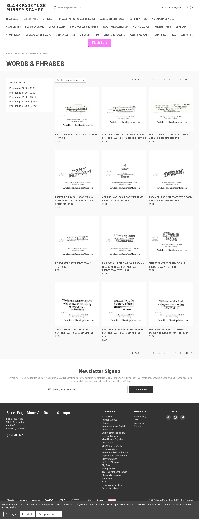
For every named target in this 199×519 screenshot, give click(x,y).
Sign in (167, 7)
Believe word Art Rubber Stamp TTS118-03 (73, 265)
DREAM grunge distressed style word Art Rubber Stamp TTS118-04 (170, 199)
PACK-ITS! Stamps (162, 27)
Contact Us (187, 35)
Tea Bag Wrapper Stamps (38, 35)
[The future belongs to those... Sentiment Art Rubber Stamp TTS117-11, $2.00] (77, 303)
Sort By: (60, 80)
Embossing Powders (114, 35)
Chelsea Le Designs (65, 35)
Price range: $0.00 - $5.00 (22, 88)
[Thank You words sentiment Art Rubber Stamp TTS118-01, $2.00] (171, 237)
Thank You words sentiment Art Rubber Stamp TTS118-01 (167, 265)
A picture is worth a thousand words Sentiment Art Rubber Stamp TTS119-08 (124, 136)
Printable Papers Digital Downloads (76, 19)
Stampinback (13, 35)
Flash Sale (12, 19)
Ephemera (85, 35)
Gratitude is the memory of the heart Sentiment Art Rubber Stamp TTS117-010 (123, 333)
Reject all (27, 514)
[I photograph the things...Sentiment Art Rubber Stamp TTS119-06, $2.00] (171, 109)
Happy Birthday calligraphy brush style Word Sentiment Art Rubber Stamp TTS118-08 (74, 201)
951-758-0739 (16, 435)
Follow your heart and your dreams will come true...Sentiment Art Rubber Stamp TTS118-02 (123, 267)
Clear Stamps (13, 27)
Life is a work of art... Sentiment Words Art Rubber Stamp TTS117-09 (169, 331)
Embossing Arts (57, 27)
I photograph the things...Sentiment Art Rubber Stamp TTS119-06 (169, 136)
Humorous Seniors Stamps (84, 27)
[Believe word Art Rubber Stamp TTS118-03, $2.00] (77, 237)
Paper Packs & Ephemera (115, 27)
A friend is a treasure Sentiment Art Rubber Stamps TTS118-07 (122, 199)
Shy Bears (181, 27)
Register (178, 7)
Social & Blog (160, 35)
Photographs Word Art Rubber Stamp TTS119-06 (76, 136)
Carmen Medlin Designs (112, 19)
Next (187, 79)
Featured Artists (138, 19)
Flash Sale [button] (99, 43)
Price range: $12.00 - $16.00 (23, 101)
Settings (11, 514)
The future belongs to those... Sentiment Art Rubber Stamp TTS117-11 (77, 331)
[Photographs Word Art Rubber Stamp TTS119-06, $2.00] (77, 109)
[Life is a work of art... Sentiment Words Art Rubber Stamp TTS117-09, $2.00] (171, 303)
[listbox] (75, 80)
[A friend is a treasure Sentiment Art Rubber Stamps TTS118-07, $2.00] (124, 171)
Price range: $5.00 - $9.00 (22, 92)
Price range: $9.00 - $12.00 (22, 97)
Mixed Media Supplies (163, 19)
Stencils (47, 19)
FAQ (174, 35)
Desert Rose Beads (139, 35)
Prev (136, 79)
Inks (97, 35)
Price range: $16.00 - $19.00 (23, 106)
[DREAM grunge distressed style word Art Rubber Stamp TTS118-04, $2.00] (171, 171)
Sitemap (138, 426)
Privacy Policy (9, 507)
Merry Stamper (141, 27)
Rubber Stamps (30, 19)
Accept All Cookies (49, 514)
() (191, 7)
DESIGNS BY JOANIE (34, 27)
